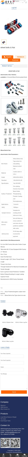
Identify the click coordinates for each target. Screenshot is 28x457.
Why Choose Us (5, 409)
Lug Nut (14, 7)
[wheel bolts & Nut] (14, 89)
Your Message (4, 373)
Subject (2, 367)
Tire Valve (3, 419)
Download (15, 60)
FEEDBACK (20, 57)
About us (3, 405)
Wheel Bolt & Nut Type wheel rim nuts (15, 295)
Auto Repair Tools (5, 420)
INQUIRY (8, 57)
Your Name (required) (5, 353)
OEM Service (4, 407)
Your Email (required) (5, 360)
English (17, 1)
